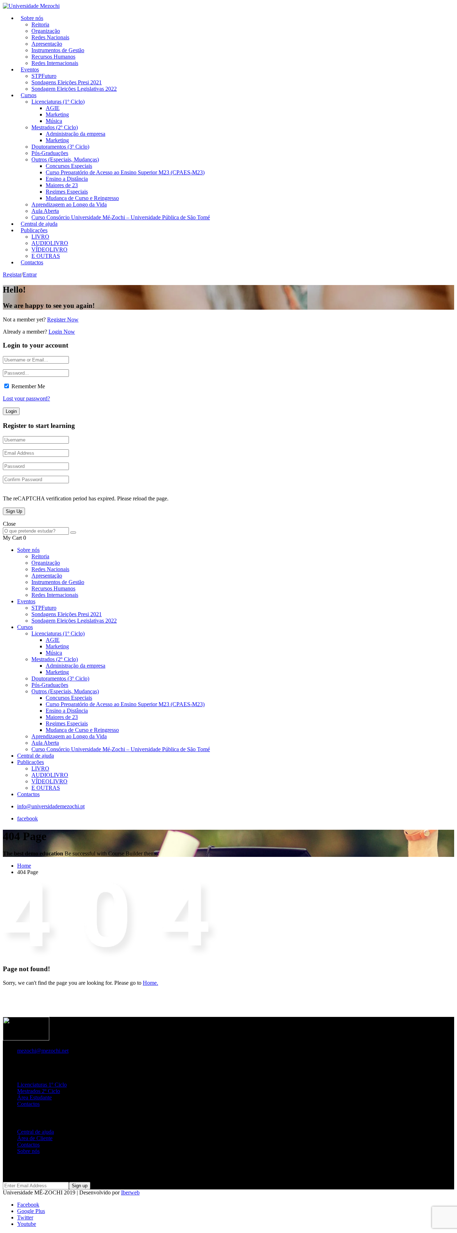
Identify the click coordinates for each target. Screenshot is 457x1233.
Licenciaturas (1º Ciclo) (58, 102)
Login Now (62, 332)
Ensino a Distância (67, 179)
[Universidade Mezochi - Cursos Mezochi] (31, 6)
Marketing (57, 114)
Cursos (28, 95)
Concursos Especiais (69, 166)
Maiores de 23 (62, 185)
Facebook (28, 1205)
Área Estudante (34, 1097)
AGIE (53, 108)
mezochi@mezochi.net (43, 1051)
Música (54, 121)
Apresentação (46, 44)
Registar (12, 274)
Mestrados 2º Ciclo (38, 1091)
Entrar (30, 274)
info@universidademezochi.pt (51, 806)
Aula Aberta (45, 211)
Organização (45, 31)
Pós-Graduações (49, 153)
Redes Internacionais (54, 63)
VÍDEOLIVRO (49, 249)
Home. (150, 983)
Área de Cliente (34, 1138)
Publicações (34, 230)
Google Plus (31, 1211)
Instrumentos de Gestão (57, 50)
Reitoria (40, 24)
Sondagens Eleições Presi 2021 (66, 82)
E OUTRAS (45, 788)
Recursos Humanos (53, 57)
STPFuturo (43, 76)
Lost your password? (26, 398)
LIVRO (40, 237)
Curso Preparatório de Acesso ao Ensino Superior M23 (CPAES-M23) (125, 172)
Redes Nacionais (50, 37)
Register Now (63, 319)
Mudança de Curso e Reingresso (82, 198)
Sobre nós (32, 18)
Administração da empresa (75, 134)
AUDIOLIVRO (49, 243)
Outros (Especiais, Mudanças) (65, 159)
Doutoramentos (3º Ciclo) (60, 147)
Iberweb (130, 1192)
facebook (27, 818)
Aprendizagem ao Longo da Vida (69, 204)
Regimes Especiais (67, 192)
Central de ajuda (35, 756)
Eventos (30, 69)
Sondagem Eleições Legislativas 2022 (74, 89)
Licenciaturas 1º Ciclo (42, 1085)
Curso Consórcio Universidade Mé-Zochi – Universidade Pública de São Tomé (120, 217)
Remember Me (28, 386)
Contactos (32, 262)
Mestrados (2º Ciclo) (54, 127)
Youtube (26, 1224)
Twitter (25, 1217)
